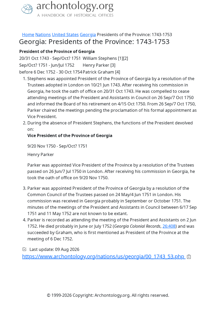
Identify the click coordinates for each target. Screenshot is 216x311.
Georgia (88, 34)
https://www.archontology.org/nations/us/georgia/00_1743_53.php (103, 256)
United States (65, 34)
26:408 (169, 226)
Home (28, 34)
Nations (43, 34)
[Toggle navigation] (10, 25)
